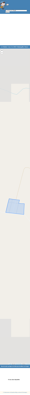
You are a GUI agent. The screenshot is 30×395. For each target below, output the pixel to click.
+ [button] (1, 50)
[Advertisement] (15, 29)
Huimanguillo (20, 46)
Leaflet (10, 364)
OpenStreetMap (18, 364)
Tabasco (26, 46)
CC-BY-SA (28, 364)
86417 (15, 46)
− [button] (1, 53)
